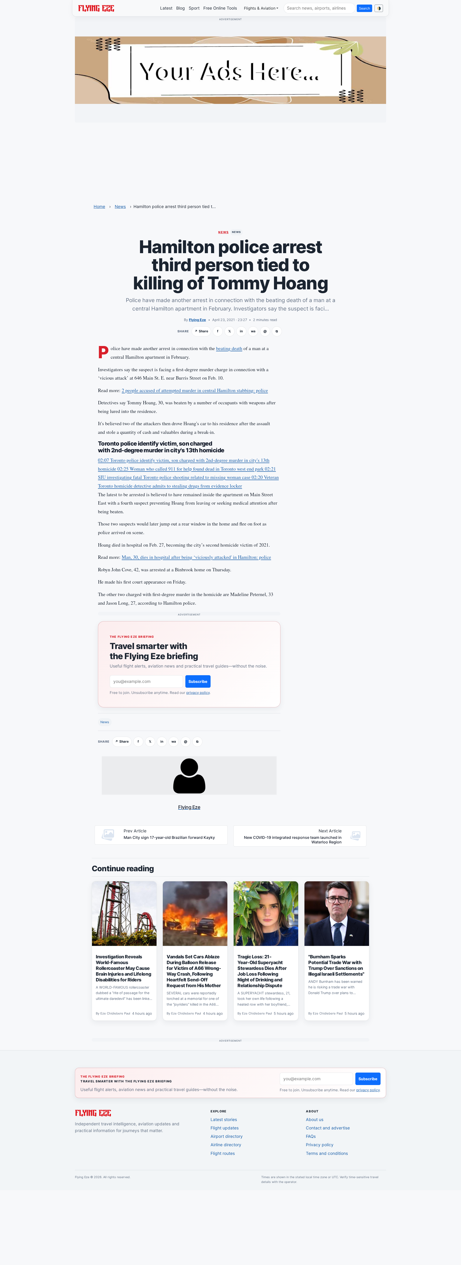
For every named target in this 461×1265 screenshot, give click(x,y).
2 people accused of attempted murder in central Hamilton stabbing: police (195, 390)
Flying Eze (197, 320)
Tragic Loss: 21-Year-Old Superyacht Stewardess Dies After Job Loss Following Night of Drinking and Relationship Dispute (262, 971)
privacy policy (198, 692)
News (120, 206)
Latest (166, 8)
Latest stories (224, 1119)
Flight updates (225, 1127)
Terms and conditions (327, 1153)
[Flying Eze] (96, 8)
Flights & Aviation (259, 8)
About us (314, 1119)
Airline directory (226, 1144)
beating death (229, 348)
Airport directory (227, 1136)
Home (99, 206)
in (241, 331)
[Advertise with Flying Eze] (230, 70)
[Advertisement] (230, 160)
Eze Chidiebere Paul (115, 1013)
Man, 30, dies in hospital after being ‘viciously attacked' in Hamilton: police (196, 557)
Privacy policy (320, 1144)
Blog (180, 8)
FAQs (311, 1136)
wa (253, 331)
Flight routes (223, 1153)
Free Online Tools (220, 8)
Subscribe (197, 681)
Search (364, 8)
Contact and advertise (328, 1127)
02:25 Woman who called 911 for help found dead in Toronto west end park (191, 468)
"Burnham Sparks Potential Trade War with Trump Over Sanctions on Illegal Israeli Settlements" (336, 965)
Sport (194, 8)
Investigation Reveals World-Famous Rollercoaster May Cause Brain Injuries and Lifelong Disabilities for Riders (123, 968)
